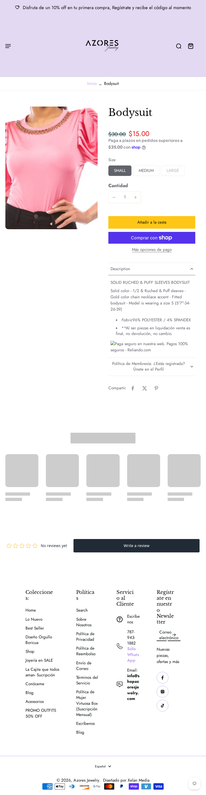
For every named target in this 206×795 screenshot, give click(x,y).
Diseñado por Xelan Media (126, 780)
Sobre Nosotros (83, 622)
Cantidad (118, 185)
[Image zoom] (51, 168)
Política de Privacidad (85, 636)
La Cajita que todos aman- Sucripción (42, 672)
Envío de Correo (83, 666)
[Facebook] (162, 678)
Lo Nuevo (33, 619)
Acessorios (34, 701)
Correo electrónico (168, 635)
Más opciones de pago (152, 250)
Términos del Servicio (87, 680)
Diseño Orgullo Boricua (38, 640)
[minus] (114, 197)
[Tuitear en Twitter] (144, 388)
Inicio (92, 83)
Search (82, 610)
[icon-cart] (190, 45)
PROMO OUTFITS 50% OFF (40, 713)
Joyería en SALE (39, 660)
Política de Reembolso (85, 651)
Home (30, 610)
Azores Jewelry (86, 780)
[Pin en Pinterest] (156, 388)
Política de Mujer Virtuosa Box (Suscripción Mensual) (87, 703)
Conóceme (34, 684)
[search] (179, 45)
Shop (29, 651)
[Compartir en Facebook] (133, 388)
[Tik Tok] (162, 705)
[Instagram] (162, 692)
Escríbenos (85, 723)
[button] (151, 222)
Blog (29, 693)
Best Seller (34, 628)
